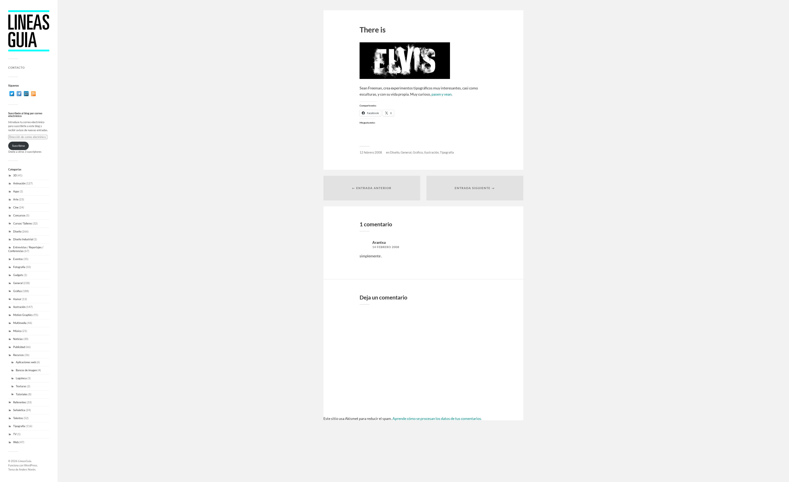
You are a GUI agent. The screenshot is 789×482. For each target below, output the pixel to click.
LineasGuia (24, 461)
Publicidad (19, 347)
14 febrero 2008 (385, 247)
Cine (15, 207)
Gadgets (18, 275)
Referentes (19, 402)
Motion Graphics (23, 315)
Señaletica (19, 410)
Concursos (19, 215)
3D (15, 175)
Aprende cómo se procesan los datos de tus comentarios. (437, 418)
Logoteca (21, 378)
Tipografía (19, 426)
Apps (16, 191)
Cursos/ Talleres (22, 223)
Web (16, 442)
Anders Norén (27, 469)
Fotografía (19, 267)
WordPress (30, 465)
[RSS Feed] (33, 93)
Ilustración (19, 307)
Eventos (18, 259)
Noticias (18, 339)
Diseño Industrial (23, 239)
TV (15, 434)
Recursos (18, 355)
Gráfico (17, 291)
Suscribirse (18, 145)
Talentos (18, 418)
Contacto (16, 67)
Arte (15, 199)
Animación (19, 183)
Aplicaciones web (26, 362)
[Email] (26, 93)
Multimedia (20, 323)
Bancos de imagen (26, 370)
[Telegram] (19, 93)
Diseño (17, 231)
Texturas (21, 386)
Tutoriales (22, 394)
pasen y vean (441, 94)
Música (17, 331)
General (18, 283)
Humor (17, 299)
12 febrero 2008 (371, 152)
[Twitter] (11, 93)
